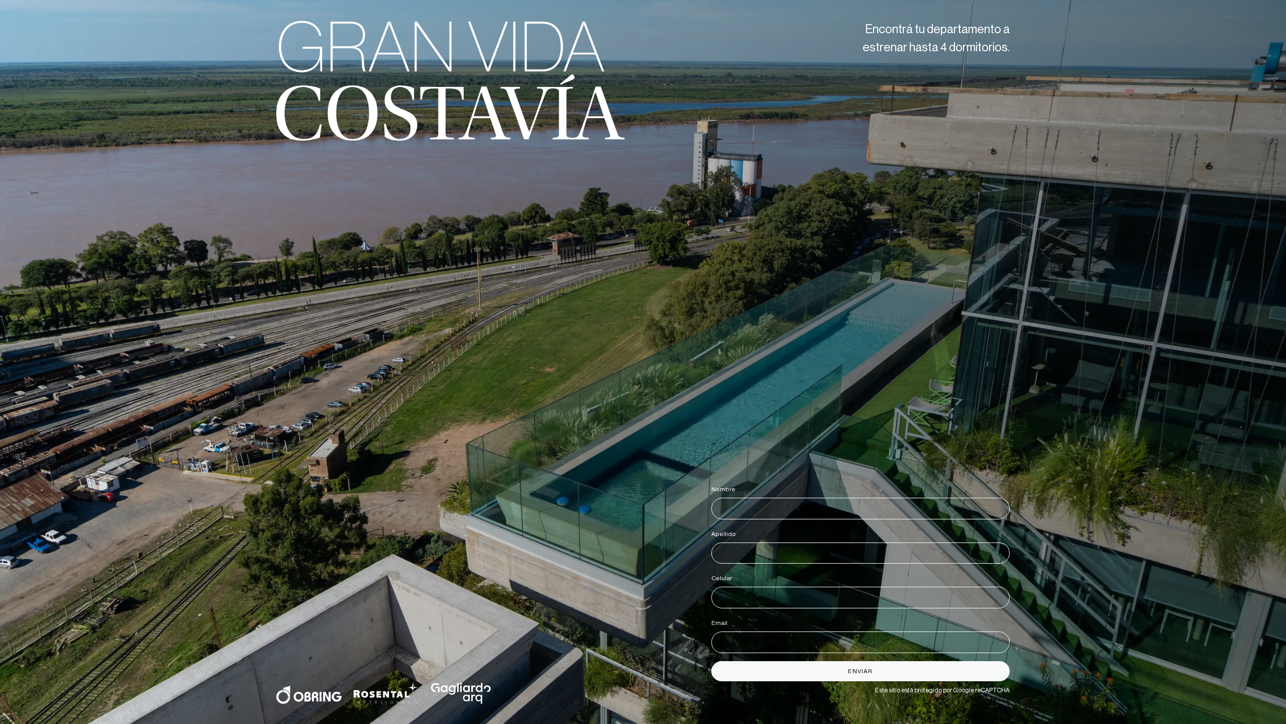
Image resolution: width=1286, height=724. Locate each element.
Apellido (725, 534)
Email (721, 623)
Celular (723, 578)
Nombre (725, 489)
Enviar (860, 671)
